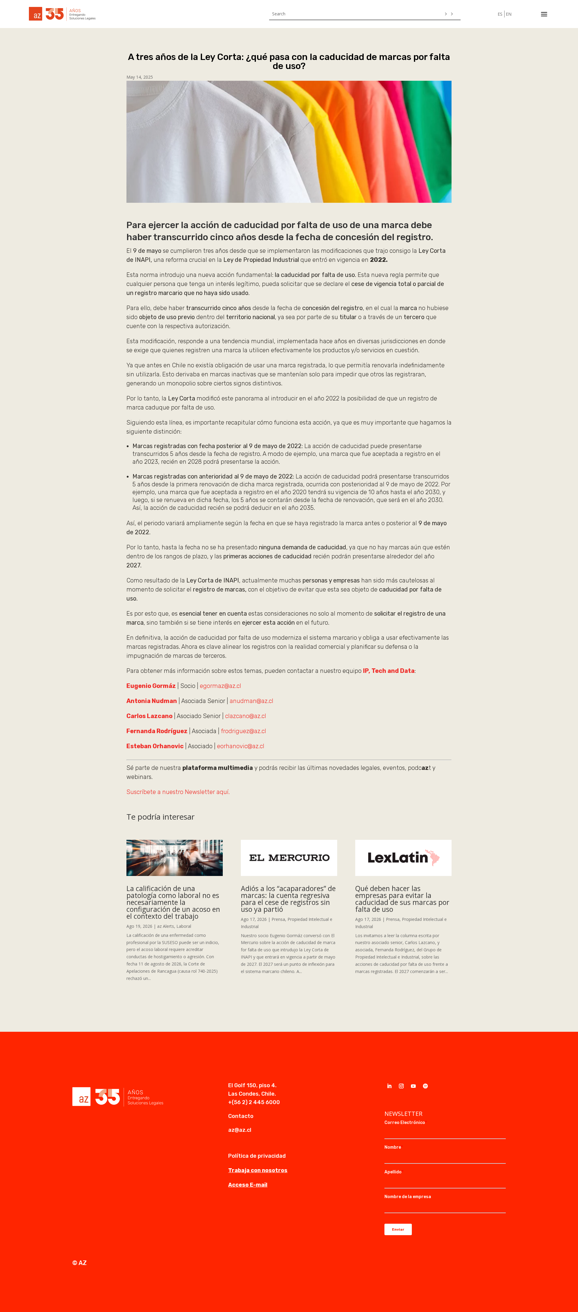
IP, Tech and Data (389, 670)
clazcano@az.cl (245, 716)
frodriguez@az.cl (242, 731)
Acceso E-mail (247, 1185)
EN (508, 14)
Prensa (278, 919)
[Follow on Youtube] (413, 1086)
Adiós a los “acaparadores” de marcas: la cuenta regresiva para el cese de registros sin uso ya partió (288, 899)
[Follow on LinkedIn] (389, 1086)
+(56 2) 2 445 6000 (254, 1102)
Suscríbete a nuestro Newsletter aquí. (178, 792)
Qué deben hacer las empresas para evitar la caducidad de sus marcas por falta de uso (402, 899)
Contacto (240, 1116)
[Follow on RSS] (425, 1086)
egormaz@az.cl (220, 685)
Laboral (183, 926)
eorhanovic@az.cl (240, 746)
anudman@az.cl (251, 701)
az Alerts (165, 926)
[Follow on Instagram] (401, 1086)
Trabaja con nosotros (257, 1170)
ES (500, 14)
